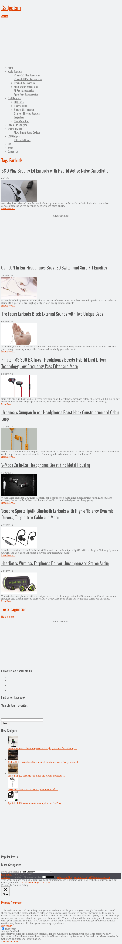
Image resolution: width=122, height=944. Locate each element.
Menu (4, 16)
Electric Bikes (20, 106)
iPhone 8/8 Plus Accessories (28, 79)
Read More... (8, 208)
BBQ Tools (19, 102)
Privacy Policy (64, 877)
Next (11, 617)
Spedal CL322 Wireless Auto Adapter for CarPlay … (36, 803)
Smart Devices (15, 129)
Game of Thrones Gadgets (27, 113)
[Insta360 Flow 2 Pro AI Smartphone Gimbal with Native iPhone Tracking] (13, 787)
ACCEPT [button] (47, 882)
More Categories (10, 871)
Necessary (10, 928)
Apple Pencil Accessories (26, 94)
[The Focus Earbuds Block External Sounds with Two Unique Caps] (61, 334)
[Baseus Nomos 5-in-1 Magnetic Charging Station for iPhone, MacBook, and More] (13, 746)
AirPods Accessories (24, 90)
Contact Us (13, 151)
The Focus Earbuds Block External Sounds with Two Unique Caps (52, 313)
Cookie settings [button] (30, 882)
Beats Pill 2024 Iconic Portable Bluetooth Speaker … (36, 775)
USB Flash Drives (22, 140)
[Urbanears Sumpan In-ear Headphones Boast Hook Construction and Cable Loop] (61, 439)
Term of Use (80, 877)
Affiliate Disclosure (99, 877)
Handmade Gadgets (17, 125)
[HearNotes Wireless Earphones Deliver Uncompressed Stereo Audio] (61, 584)
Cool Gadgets (14, 98)
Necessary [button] (7, 925)
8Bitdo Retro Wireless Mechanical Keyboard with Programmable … (45, 762)
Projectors (19, 117)
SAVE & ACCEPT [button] (9, 941)
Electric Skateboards (24, 110)
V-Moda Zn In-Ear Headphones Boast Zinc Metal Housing (45, 465)
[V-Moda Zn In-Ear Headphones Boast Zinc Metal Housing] (61, 485)
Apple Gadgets (15, 71)
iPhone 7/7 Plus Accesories (27, 75)
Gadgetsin (11, 7)
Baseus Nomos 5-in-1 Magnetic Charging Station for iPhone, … (42, 748)
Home (10, 68)
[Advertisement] (61, 41)
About (10, 148)
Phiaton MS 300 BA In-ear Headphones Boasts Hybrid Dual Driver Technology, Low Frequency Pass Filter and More (53, 362)
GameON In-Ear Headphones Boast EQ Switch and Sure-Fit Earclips (54, 267)
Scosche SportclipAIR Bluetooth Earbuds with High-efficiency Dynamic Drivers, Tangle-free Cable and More (57, 514)
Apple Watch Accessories (26, 87)
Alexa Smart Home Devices (27, 132)
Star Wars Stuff (21, 121)
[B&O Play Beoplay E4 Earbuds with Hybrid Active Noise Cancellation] (61, 191)
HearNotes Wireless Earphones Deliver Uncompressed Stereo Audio (55, 563)
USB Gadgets (14, 136)
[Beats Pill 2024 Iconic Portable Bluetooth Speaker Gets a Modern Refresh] (13, 773)
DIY (9, 144)
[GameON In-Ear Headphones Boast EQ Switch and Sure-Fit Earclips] (61, 288)
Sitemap (5, 877)
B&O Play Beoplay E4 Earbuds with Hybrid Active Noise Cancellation (55, 170)
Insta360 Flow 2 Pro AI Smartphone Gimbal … (33, 789)
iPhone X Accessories (24, 83)
